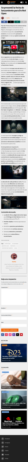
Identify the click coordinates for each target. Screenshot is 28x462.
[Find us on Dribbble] (10, 334)
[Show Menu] (2, 2)
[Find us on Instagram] (6, 334)
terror (15, 248)
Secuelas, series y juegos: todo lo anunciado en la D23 (12, 357)
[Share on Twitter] (11, 22)
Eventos (4, 345)
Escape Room (15, 243)
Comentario (5, 287)
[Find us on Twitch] (13, 334)
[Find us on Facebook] (2, 334)
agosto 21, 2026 (6, 387)
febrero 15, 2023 (15, 18)
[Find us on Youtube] (21, 334)
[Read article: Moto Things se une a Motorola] (14, 380)
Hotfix (8, 18)
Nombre (3, 308)
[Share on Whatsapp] (17, 22)
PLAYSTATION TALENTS (7, 248)
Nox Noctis (13, 245)
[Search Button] (26, 2)
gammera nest (5, 245)
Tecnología (5, 372)
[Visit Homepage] (11, 2)
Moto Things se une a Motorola (11, 385)
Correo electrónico (6, 315)
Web (2, 322)
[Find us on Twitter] (17, 334)
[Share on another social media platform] (24, 22)
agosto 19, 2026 (6, 360)
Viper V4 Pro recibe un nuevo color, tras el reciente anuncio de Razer (14, 404)
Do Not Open (8, 243)
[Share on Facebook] (4, 22)
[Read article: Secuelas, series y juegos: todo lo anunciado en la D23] (14, 353)
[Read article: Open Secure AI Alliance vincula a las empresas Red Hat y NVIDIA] (14, 419)
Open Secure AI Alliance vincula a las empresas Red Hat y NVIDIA (13, 424)
